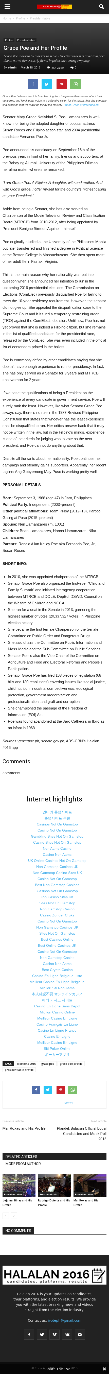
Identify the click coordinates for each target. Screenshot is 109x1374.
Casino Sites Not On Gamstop (57, 842)
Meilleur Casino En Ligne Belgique (57, 982)
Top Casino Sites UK (57, 897)
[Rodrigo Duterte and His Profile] (54, 1185)
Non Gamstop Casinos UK (57, 867)
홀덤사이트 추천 (57, 818)
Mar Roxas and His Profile (24, 1128)
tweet (68, 1102)
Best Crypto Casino (57, 970)
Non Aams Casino (57, 848)
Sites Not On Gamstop (57, 903)
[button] (102, 7)
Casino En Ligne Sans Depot (57, 1006)
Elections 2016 (26, 1063)
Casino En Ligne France (57, 1030)
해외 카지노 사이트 (57, 1000)
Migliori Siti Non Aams (57, 988)
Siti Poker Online (57, 1049)
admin (12, 67)
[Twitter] (42, 1335)
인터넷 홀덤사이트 (57, 812)
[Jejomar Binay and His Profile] (19, 1185)
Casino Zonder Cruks (57, 915)
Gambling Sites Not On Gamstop (57, 836)
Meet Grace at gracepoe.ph (82, 104)
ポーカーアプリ (57, 1055)
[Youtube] (80, 1335)
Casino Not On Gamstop (57, 830)
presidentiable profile (19, 1070)
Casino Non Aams (57, 854)
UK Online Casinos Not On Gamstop (57, 861)
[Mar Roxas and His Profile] (90, 1185)
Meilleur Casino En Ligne (57, 1018)
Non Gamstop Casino (57, 909)
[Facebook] (29, 1335)
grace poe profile (71, 1063)
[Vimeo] (54, 1335)
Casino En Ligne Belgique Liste (57, 976)
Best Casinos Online (57, 939)
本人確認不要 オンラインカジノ (57, 994)
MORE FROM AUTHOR (23, 1164)
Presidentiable (26, 40)
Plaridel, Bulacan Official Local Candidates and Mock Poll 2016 (81, 1133)
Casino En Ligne (57, 1036)
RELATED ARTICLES (21, 1157)
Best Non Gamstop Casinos (57, 885)
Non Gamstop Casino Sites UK (57, 873)
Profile (9, 40)
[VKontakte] (67, 1335)
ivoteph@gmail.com (64, 1320)
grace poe (47, 1063)
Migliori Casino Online (57, 1012)
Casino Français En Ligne (57, 1024)
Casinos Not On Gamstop (57, 824)
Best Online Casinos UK (57, 945)
